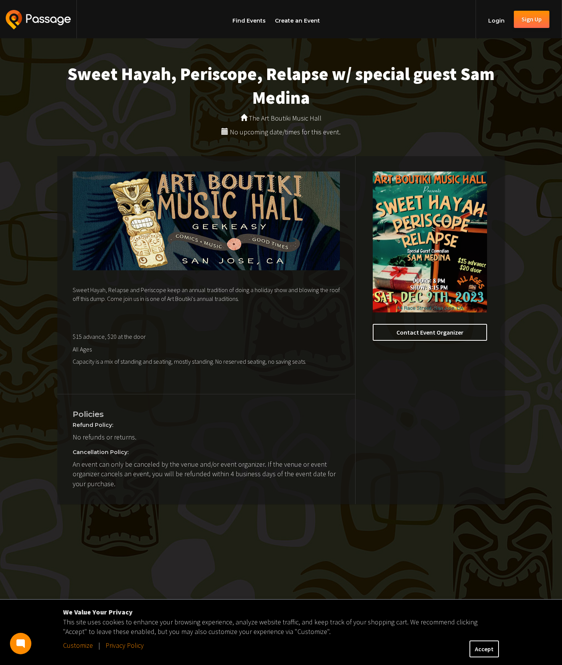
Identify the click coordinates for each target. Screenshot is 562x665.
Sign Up (531, 19)
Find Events (249, 20)
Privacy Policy (125, 645)
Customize (78, 645)
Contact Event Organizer (429, 332)
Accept (484, 649)
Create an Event (297, 20)
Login (496, 20)
